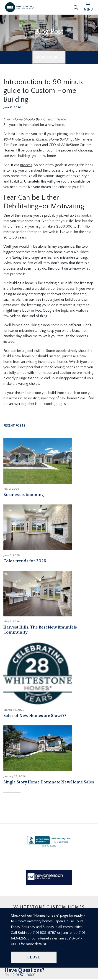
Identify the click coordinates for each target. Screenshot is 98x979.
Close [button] (33, 957)
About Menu (47, 57)
